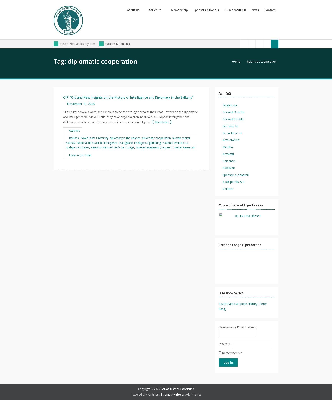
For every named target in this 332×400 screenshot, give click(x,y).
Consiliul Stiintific (233, 119)
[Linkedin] (267, 44)
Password (225, 343)
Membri (228, 147)
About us (133, 10)
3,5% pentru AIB (235, 10)
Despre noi (230, 105)
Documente (230, 126)
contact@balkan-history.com (77, 44)
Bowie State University (94, 138)
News (255, 10)
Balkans (74, 138)
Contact (270, 10)
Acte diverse (231, 140)
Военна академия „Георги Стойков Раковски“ (166, 147)
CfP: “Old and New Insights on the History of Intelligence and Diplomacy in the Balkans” (128, 97)
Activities (155, 10)
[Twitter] (251, 44)
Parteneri (229, 161)
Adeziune (229, 168)
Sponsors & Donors (206, 10)
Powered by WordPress (145, 394)
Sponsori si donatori (236, 175)
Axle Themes (193, 394)
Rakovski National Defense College (112, 147)
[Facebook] (244, 44)
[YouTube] (259, 44)
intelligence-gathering (147, 143)
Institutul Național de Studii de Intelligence (91, 143)
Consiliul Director (234, 112)
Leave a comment (80, 155)
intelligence (126, 143)
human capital (181, 138)
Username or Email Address (237, 327)
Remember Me (231, 353)
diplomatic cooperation (156, 138)
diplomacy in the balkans (125, 138)
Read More (161, 122)
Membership (179, 10)
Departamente (232, 133)
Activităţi (228, 154)
